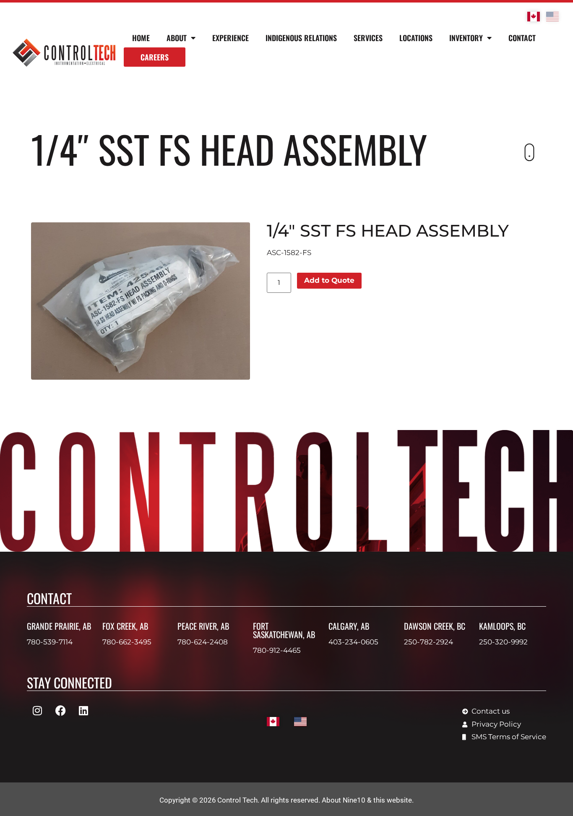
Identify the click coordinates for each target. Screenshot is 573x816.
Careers (155, 57)
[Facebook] (60, 710)
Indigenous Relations (301, 37)
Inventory (466, 37)
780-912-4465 (277, 650)
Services (368, 37)
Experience (230, 37)
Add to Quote (329, 280)
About (177, 37)
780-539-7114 (50, 642)
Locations (415, 37)
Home (141, 37)
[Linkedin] (83, 710)
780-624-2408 (202, 642)
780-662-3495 (126, 642)
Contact (522, 37)
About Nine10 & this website (367, 800)
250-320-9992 (503, 642)
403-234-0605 (353, 642)
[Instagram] (37, 710)
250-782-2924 (428, 642)
